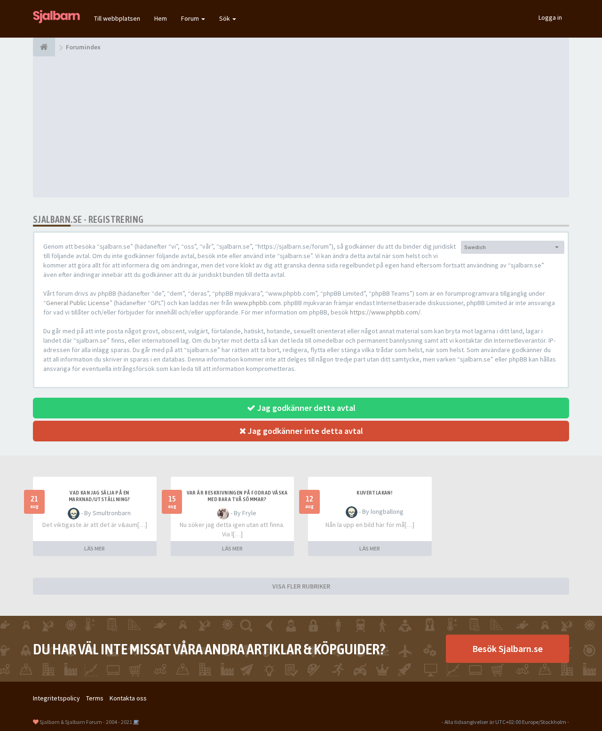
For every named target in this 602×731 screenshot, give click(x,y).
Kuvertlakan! (374, 492)
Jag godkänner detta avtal (305, 407)
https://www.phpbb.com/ (385, 312)
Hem (160, 18)
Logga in (550, 17)
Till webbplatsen (117, 18)
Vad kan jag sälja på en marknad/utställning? (99, 496)
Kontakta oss (128, 698)
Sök (225, 18)
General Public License (78, 303)
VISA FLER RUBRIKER (301, 586)
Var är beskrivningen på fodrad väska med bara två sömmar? (237, 496)
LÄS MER (94, 548)
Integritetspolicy (56, 698)
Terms (94, 698)
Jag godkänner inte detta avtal (304, 430)
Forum (190, 18)
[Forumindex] (44, 47)
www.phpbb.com (257, 303)
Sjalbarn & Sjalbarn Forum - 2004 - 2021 (86, 721)
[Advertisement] (301, 127)
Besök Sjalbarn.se (507, 648)
